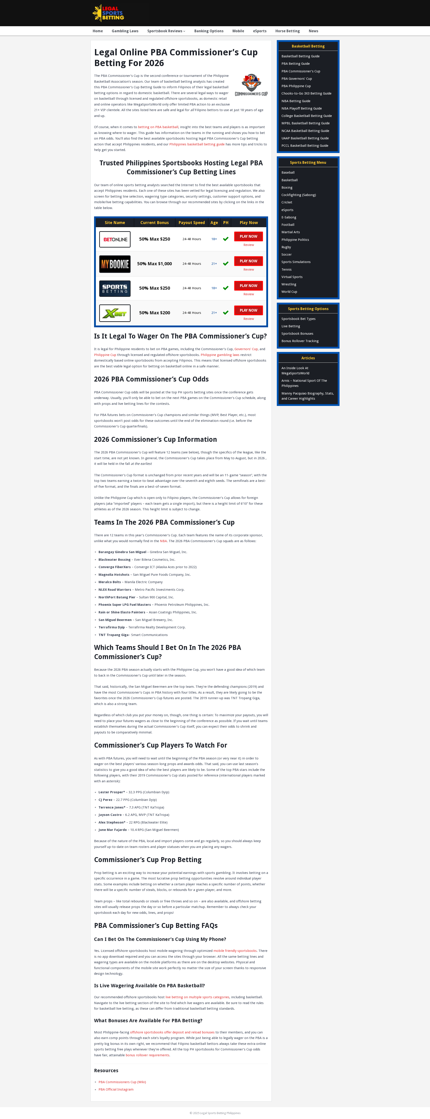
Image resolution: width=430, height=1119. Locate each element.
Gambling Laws (125, 31)
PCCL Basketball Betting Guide (305, 146)
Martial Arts (291, 232)
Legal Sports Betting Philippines (220, 1113)
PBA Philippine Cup (296, 86)
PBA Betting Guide (296, 64)
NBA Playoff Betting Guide (302, 108)
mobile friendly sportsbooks (235, 951)
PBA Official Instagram (116, 1089)
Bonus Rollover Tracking (300, 341)
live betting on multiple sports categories (197, 997)
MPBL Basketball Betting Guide (306, 123)
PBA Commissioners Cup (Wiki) (122, 1082)
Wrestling (289, 284)
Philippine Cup (105, 355)
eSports (260, 31)
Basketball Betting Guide (301, 56)
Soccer (287, 254)
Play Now (248, 236)
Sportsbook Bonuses (297, 334)
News (313, 31)
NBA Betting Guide (296, 101)
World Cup (289, 292)
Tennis (287, 269)
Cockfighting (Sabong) (299, 195)
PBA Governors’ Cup (297, 79)
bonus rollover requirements (147, 1055)
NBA (163, 541)
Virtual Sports (292, 277)
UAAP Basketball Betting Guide (305, 138)
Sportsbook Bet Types (299, 319)
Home (98, 31)
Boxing (287, 187)
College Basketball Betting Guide (307, 116)
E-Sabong (289, 217)
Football (288, 225)
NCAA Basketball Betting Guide (305, 131)
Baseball (288, 172)
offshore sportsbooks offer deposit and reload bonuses (172, 1032)
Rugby (286, 247)
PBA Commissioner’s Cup (301, 71)
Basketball (290, 180)
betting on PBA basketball (158, 127)
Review (248, 245)
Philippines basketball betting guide (197, 144)
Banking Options (209, 31)
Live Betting (291, 326)
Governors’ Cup (246, 349)
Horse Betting (287, 31)
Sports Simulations (296, 262)
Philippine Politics (295, 240)
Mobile (238, 31)
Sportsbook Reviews (164, 31)
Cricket (287, 202)
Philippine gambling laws (220, 355)
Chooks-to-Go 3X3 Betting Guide (306, 93)
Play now (248, 261)
